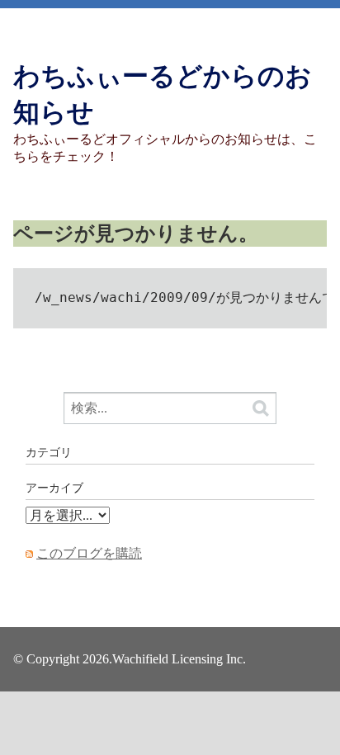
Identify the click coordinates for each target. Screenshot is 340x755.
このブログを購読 (89, 553)
